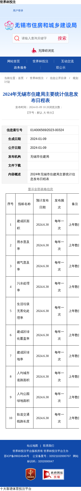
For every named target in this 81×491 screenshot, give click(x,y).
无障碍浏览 (46, 50)
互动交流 (67, 61)
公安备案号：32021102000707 (52, 456)
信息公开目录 (58, 78)
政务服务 (20, 67)
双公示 (60, 67)
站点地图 (32, 445)
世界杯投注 (8, 2)
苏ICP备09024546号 (16, 456)
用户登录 (18, 10)
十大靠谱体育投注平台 (15, 488)
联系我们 (48, 445)
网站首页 (13, 61)
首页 (21, 78)
